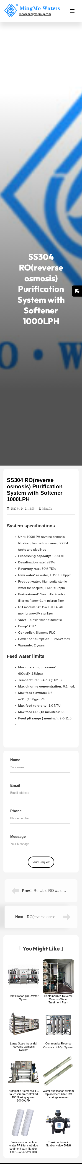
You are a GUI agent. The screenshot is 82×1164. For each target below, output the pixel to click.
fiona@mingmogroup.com (35, 14)
